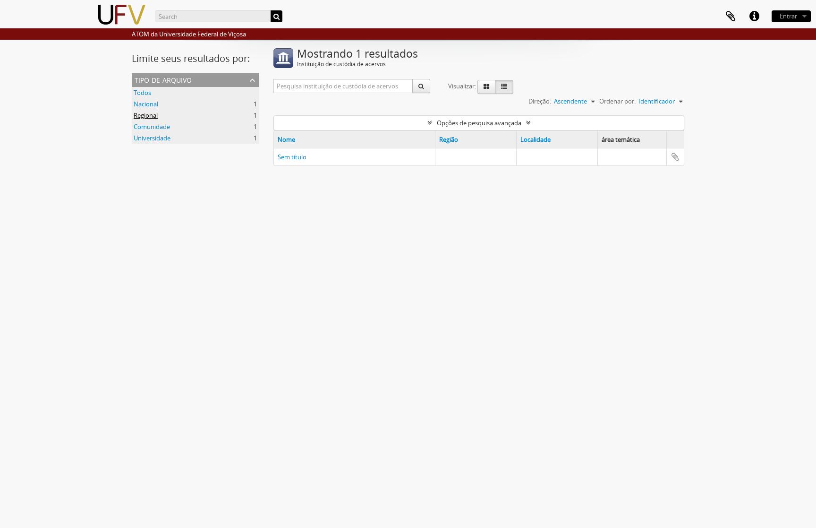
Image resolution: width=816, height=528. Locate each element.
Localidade (535, 139)
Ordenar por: (617, 101)
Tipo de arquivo (163, 79)
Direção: (539, 101)
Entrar (788, 16)
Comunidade (152, 126)
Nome (286, 139)
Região (448, 139)
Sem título (292, 157)
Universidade (152, 138)
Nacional (146, 104)
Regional (146, 115)
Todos (142, 92)
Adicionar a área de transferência (675, 157)
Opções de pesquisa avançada (479, 123)
